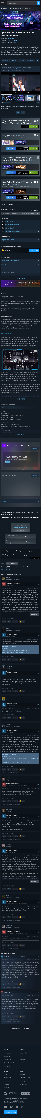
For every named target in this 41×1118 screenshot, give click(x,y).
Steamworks (7, 1059)
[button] (4, 8)
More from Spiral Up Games (20, 445)
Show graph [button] (34, 558)
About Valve (23, 1053)
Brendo (8, 577)
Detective (5, 60)
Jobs (21, 1056)
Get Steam (23, 1074)
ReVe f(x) (9, 925)
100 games (9, 780)
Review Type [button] (5, 551)
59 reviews (17, 630)
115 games (9, 897)
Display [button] (25, 555)
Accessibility (7, 1077)
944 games (9, 927)
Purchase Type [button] (18, 551)
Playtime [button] (15, 555)
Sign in (3, 106)
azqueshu (9, 809)
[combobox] (22, 3)
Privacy (6, 1074)
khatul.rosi (9, 778)
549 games (9, 579)
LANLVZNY (9, 666)
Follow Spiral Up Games (16, 457)
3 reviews (16, 780)
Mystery (21, 60)
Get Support (23, 1081)
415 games (9, 726)
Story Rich (30, 60)
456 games (9, 630)
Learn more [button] (34, 250)
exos (7, 628)
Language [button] (30, 551)
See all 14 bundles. (7, 204)
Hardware (22, 1059)
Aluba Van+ (10, 38)
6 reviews (15, 700)
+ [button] (37, 60)
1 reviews (8, 668)
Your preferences (34, 517)
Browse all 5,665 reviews (20, 1029)
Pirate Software (5, 298)
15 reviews (16, 897)
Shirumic (9, 844)
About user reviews (22, 517)
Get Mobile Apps (11, 1112)
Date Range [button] (5, 555)
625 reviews (17, 726)
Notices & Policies (9, 1081)
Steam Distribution (9, 1063)
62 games (8, 700)
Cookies (6, 1084)
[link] (22, 148)
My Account (23, 1084)
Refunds (6, 1087)
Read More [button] (34, 614)
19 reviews (17, 579)
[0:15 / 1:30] (20, 83)
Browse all (34, 210)
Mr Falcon (3, 310)
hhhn (7, 698)
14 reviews (8, 811)
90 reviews (17, 927)
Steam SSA (7, 1056)
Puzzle (14, 60)
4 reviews (8, 846)
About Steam (8, 1053)
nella (7, 895)
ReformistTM (4, 305)
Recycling (22, 1063)
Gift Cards (7, 1066)
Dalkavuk (9, 724)
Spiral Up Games (12, 40)
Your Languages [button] (11, 563)
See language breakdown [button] (9, 517)
